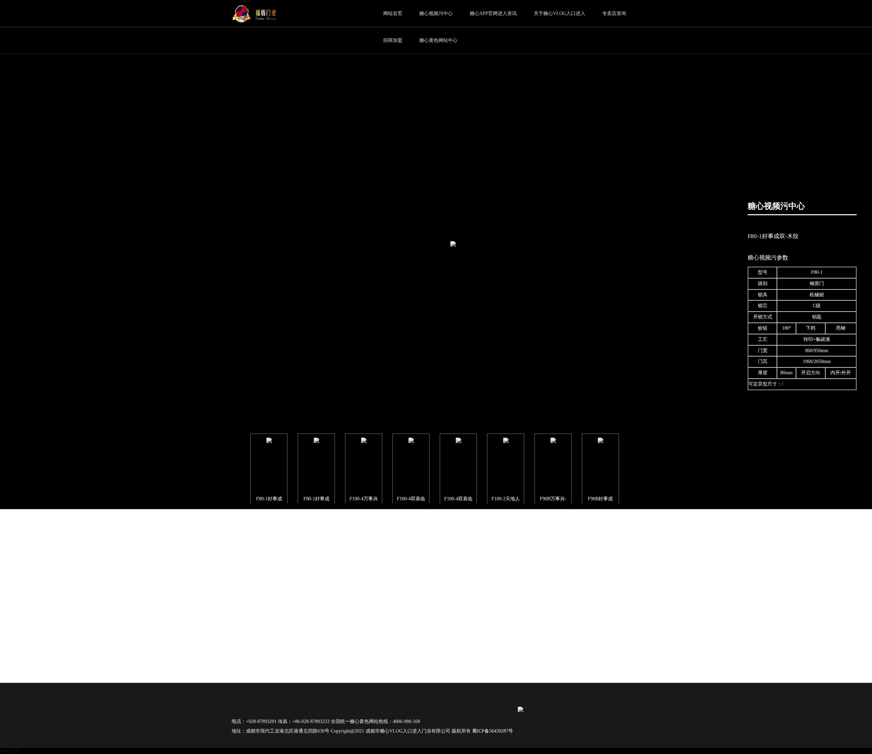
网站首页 (392, 13)
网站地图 (9, 750)
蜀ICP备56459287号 (492, 731)
